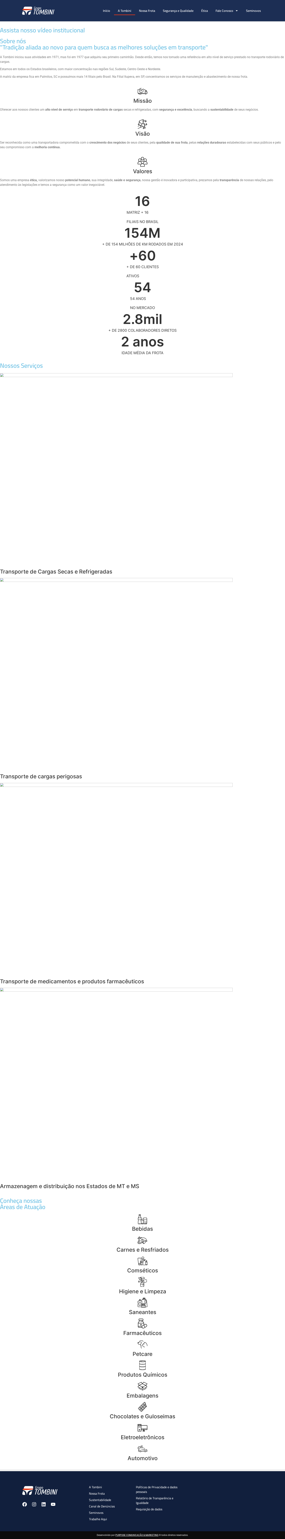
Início (106, 11)
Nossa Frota (147, 11)
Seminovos (253, 11)
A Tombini (124, 11)
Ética (204, 11)
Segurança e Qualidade (178, 11)
